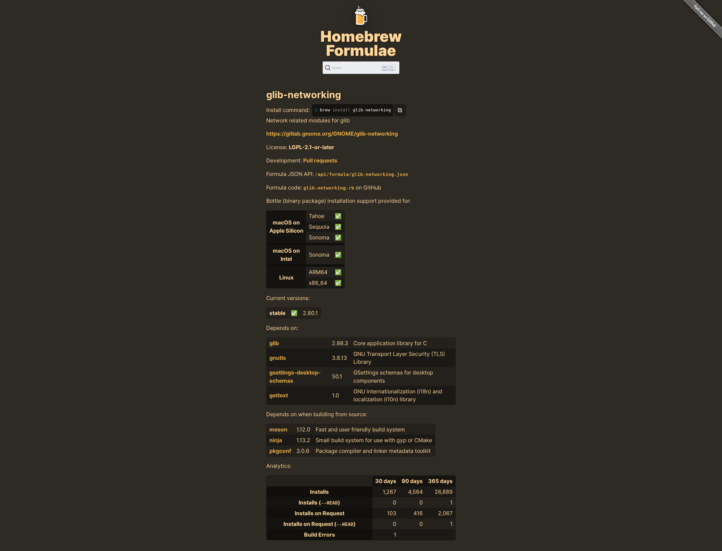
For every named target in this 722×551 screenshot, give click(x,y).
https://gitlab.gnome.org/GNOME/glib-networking (332, 133)
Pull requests (320, 160)
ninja (275, 440)
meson (278, 429)
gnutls (277, 357)
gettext (278, 395)
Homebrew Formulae (361, 43)
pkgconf (280, 451)
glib (274, 343)
